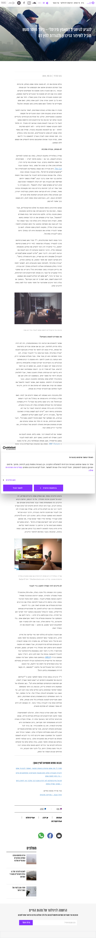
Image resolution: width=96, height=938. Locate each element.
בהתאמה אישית (50, 488)
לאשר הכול (17, 488)
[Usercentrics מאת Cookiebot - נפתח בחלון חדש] (14, 448)
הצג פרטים (11, 480)
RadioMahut (12, 3)
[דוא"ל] (59, 836)
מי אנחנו (77, 3)
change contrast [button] (47, 3)
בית (82, 3)
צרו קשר (56, 3)
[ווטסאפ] (41, 836)
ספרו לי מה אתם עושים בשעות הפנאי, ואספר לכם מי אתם (39, 768)
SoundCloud (34, 3)
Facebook (24, 3)
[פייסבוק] (50, 836)
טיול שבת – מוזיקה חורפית (51, 794)
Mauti (3, 3)
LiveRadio (18, 3)
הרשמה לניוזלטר (66, 3)
